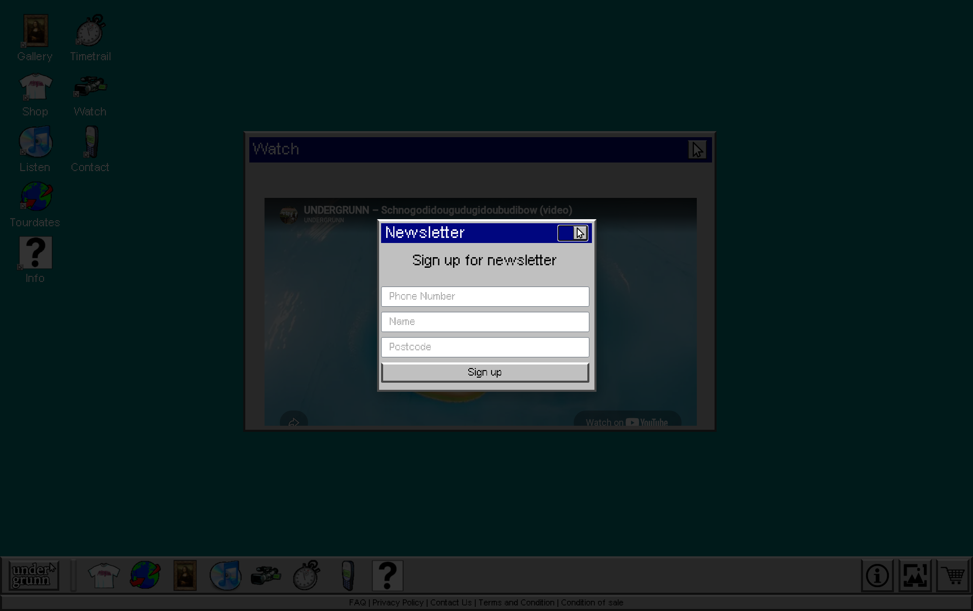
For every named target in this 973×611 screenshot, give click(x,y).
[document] (486, 305)
